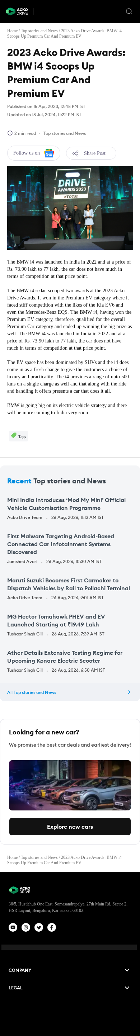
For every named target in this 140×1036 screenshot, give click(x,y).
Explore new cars (70, 826)
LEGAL (16, 987)
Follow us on (26, 153)
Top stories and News (39, 30)
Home (12, 30)
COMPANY (20, 970)
